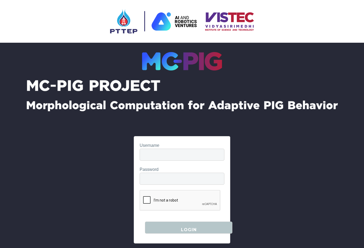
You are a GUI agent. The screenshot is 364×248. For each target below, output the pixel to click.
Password (149, 169)
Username (149, 145)
